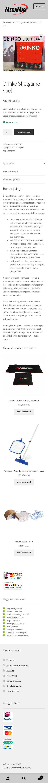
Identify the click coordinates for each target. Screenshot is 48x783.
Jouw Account (13, 691)
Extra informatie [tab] (10, 171)
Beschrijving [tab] (8, 163)
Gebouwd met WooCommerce (16, 767)
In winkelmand (24, 132)
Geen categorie (19, 22)
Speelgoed (11, 150)
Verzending (12, 675)
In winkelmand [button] (24, 411)
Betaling (11, 670)
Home (8, 22)
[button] (41, 36)
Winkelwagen (37, 776)
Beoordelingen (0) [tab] (11, 179)
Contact (10, 660)
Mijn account (8, 778)
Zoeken (24, 778)
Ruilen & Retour (14, 680)
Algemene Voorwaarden (17, 665)
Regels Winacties (14, 686)
